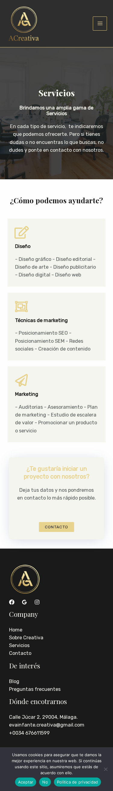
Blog (14, 681)
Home (15, 630)
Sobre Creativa (26, 637)
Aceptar (25, 782)
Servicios (19, 645)
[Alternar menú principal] (100, 23)
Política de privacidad (77, 782)
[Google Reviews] (24, 602)
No (45, 782)
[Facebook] (11, 602)
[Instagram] (37, 602)
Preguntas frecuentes (35, 689)
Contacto (20, 653)
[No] (105, 769)
